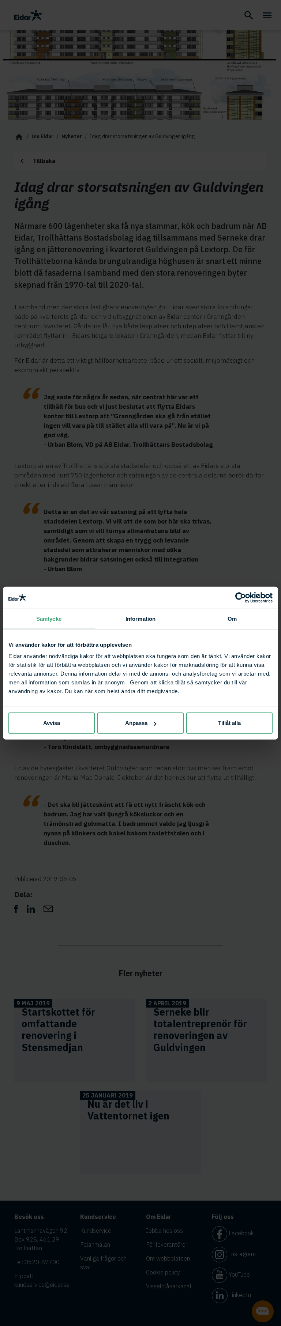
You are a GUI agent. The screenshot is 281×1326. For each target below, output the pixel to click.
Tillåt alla (229, 723)
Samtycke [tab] (48, 618)
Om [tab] (232, 618)
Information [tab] (140, 618)
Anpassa (136, 723)
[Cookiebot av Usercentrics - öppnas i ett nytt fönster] (241, 597)
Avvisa (51, 723)
